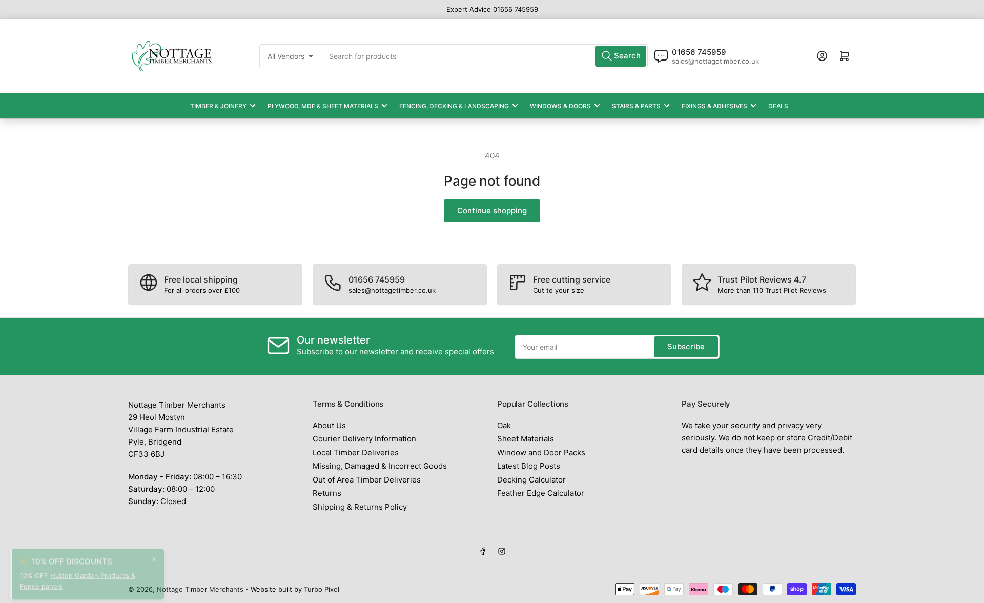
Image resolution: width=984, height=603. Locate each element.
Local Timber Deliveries (356, 452)
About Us (329, 425)
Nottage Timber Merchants (200, 589)
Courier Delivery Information (364, 439)
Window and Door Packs (541, 452)
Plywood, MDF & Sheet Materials (323, 106)
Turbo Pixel (321, 589)
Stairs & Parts (636, 106)
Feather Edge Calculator (540, 493)
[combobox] (484, 56)
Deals (778, 106)
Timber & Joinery (218, 106)
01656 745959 (699, 52)
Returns (327, 493)
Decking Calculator (531, 480)
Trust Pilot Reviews (795, 290)
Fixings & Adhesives (714, 106)
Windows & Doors (560, 106)
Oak (504, 425)
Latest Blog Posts (528, 466)
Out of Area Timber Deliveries (367, 480)
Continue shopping (492, 210)
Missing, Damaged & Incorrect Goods (380, 466)
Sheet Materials (525, 439)
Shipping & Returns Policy (360, 507)
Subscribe (686, 346)
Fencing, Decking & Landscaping (454, 106)
